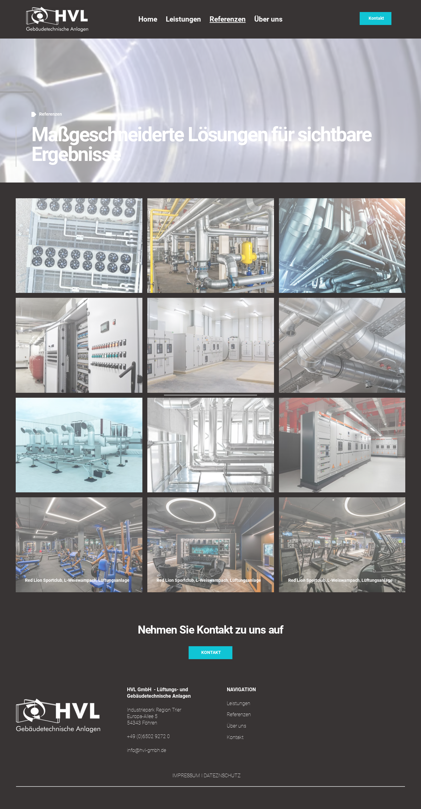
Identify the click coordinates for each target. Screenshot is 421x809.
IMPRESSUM (186, 775)
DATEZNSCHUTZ (222, 775)
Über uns (236, 726)
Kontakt (235, 737)
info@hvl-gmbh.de (146, 750)
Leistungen (238, 703)
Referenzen (239, 714)
